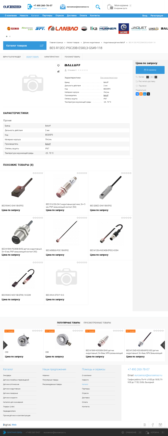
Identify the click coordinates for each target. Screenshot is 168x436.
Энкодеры (7, 375)
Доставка (72, 15)
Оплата (83, 15)
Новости (24, 15)
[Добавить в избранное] (58, 65)
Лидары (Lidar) (8, 407)
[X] (148, 94)
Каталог (35, 15)
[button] (6, 36)
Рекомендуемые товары (52, 384)
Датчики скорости (10, 398)
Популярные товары (68, 322)
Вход (144, 15)
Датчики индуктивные (11, 389)
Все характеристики (108, 78)
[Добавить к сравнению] (58, 71)
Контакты (95, 15)
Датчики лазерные (10, 393)
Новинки (46, 375)
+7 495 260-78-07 (33, 432)
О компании (11, 15)
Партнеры (47, 15)
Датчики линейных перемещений (16, 380)
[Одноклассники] (141, 94)
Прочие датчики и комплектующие (16, 415)
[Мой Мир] (144, 94)
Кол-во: (142, 76)
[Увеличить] (32, 83)
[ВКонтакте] (137, 94)
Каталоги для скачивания (13, 402)
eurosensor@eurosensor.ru (148, 375)
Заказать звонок (40, 8)
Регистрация (157, 15)
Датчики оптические (11, 384)
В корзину (151, 70)
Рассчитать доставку (147, 81)
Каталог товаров (16, 45)
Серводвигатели (9, 411)
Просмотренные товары (97, 322)
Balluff (106, 95)
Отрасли (60, 15)
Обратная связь (14, 432)
